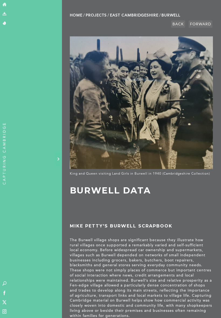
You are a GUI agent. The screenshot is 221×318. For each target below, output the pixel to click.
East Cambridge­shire (134, 15)
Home (76, 15)
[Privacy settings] (4, 23)
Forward (200, 24)
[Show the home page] (4, 4)
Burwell (170, 15)
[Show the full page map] (4, 14)
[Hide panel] (58, 159)
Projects (96, 15)
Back (178, 24)
